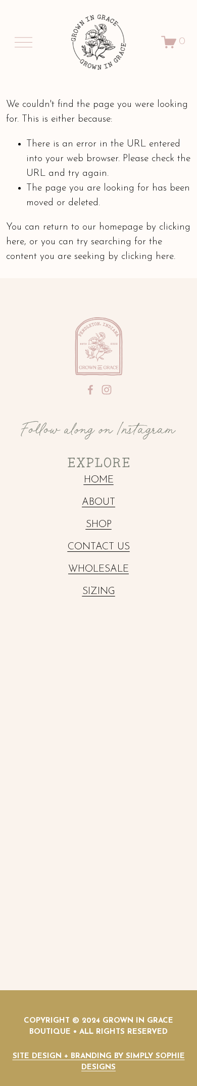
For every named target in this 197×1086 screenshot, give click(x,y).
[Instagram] (107, 390)
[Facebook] (90, 390)
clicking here (147, 256)
